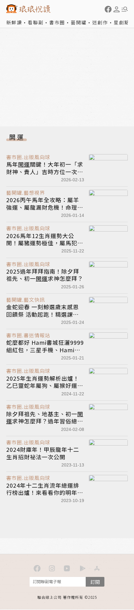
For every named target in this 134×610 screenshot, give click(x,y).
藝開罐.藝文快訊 (25, 299)
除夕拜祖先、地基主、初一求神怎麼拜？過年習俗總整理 (44, 421)
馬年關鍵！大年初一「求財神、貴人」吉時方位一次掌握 (44, 171)
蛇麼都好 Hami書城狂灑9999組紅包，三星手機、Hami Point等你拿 (45, 349)
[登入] (116, 9)
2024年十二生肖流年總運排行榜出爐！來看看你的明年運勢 (44, 492)
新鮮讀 (14, 22)
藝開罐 (79, 22)
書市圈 (57, 22)
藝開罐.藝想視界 (25, 192)
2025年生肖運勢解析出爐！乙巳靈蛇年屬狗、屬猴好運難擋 (44, 385)
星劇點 (122, 22)
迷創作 (100, 22)
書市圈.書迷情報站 (28, 335)
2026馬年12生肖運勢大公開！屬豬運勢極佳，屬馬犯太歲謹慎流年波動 (44, 243)
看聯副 (36, 22)
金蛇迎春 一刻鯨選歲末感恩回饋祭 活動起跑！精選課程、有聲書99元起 (42, 314)
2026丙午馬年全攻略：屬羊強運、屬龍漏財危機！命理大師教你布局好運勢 (44, 207)
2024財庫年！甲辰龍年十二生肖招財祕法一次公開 (42, 453)
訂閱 (95, 581)
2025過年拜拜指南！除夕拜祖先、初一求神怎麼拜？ (44, 274)
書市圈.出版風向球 (28, 157)
